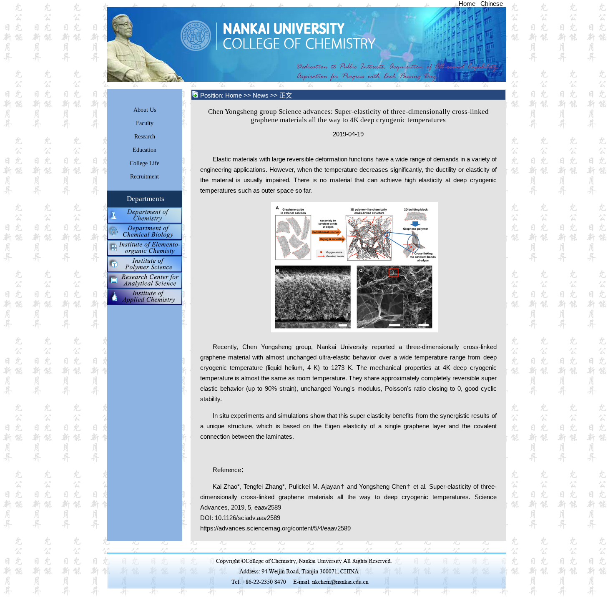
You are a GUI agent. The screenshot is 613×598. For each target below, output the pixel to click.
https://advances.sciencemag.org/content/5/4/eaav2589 (275, 528)
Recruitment (144, 176)
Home (467, 3)
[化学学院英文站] (306, 79)
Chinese (491, 3)
